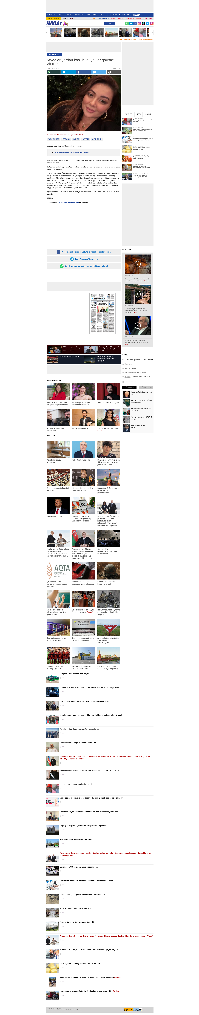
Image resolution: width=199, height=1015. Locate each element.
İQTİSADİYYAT (78, 14)
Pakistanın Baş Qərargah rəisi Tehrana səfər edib (80, 729)
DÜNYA (95, 14)
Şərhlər (148, 114)
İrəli (152, 32)
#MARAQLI (66, 139)
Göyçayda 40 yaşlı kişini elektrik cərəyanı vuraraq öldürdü (83, 826)
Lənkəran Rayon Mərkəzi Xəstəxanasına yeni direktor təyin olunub (89, 812)
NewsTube (125, 14)
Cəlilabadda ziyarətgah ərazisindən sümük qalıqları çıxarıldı (84, 895)
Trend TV (72, 18)
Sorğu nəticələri (146, 387)
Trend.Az (120, 18)
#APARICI (85, 139)
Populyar (128, 114)
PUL (94, 18)
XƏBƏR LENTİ (51, 14)
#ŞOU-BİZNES (53, 139)
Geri (47, 32)
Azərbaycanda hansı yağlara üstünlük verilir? (80, 963)
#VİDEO (76, 139)
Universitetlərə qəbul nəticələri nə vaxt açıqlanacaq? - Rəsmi (86, 881)
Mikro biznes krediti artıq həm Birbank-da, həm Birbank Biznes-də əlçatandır (91, 798)
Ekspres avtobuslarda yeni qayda (74, 674)
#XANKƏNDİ (97, 139)
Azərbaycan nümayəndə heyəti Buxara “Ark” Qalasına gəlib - (90, 977)
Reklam (56, 18)
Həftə (138, 114)
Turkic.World (148, 18)
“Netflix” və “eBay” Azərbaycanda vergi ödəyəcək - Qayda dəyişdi (89, 950)
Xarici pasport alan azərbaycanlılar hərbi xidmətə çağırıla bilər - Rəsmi (91, 715)
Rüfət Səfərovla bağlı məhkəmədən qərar (78, 743)
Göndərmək (129, 387)
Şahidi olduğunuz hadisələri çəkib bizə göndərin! (86, 266)
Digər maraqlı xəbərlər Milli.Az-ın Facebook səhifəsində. (86, 252)
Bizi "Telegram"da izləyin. (86, 259)
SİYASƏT (68, 14)
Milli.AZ (54, 23)
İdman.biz (139, 18)
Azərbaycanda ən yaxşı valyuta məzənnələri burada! (138, 39)
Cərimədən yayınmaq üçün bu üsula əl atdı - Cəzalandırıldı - (89, 991)
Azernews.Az (129, 18)
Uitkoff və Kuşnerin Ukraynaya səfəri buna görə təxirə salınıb (85, 701)
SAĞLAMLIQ (113, 14)
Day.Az (113, 18)
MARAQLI (103, 14)
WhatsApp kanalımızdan (69, 202)
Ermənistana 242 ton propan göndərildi (77, 922)
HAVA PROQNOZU (103, 18)
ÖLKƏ (60, 14)
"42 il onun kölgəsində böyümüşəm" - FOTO (72, 152)
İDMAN (88, 14)
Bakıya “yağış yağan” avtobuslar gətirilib (76, 784)
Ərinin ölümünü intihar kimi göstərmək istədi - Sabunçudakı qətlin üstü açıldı (91, 770)
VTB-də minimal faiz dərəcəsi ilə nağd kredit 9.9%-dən (66, 135)
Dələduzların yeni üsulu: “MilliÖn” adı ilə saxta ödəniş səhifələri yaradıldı (89, 687)
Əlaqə (50, 18)
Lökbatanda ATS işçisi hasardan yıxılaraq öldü (79, 867)
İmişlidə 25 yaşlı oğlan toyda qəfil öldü (75, 908)
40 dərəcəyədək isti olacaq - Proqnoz (76, 839)
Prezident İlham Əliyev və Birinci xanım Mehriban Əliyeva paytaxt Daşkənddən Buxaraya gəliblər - (106, 936)
